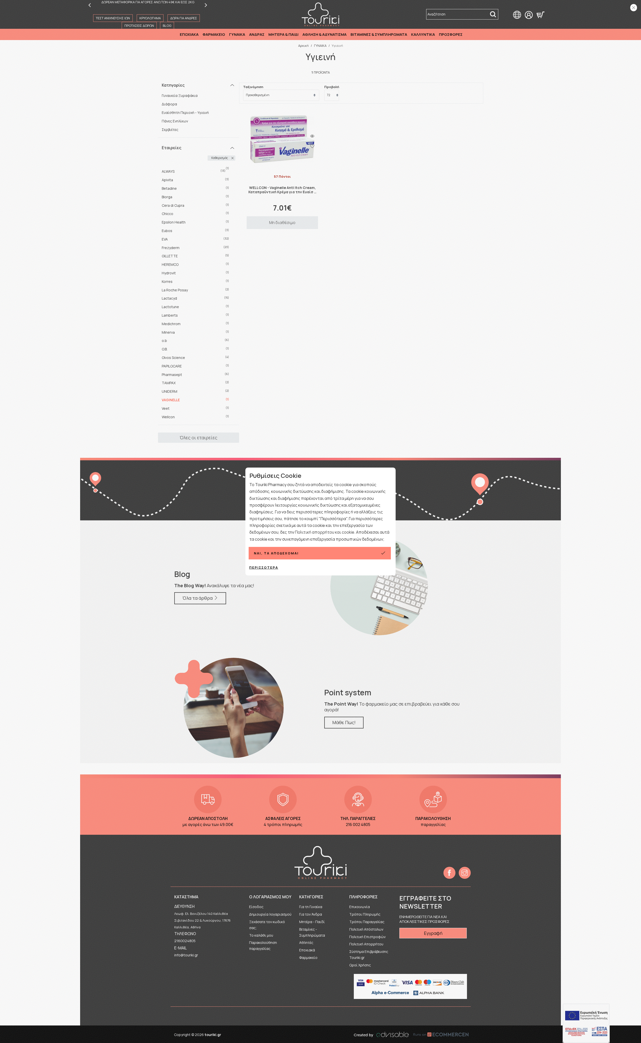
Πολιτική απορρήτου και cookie (324, 532)
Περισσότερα (263, 567)
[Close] (633, 7)
